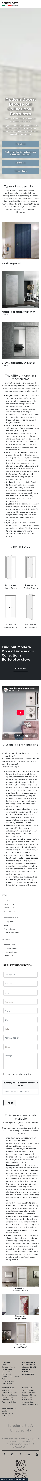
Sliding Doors (7, 1390)
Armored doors (28, 1402)
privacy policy (24, 1074)
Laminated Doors (29, 1392)
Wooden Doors (28, 1390)
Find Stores (20, 144)
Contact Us (20, 163)
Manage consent (21, 1479)
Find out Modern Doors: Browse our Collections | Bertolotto (20, 153)
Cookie (10, 1479)
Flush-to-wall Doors (10, 1402)
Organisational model (10, 1376)
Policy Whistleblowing (8, 1380)
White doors (27, 1399)
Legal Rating (7, 1383)
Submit (9, 1103)
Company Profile (8, 1367)
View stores (20, 668)
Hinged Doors (7, 1397)
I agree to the (18, 1074)
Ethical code (7, 1374)
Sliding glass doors (9, 1392)
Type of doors (20, 171)
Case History (7, 1372)
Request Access (8, 1413)
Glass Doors (27, 1397)
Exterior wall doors (9, 1395)
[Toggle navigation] (36, 4)
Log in (4, 1411)
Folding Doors (7, 1399)
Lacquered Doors (29, 1395)
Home (7, 118)
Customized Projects (30, 1404)
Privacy (3, 1479)
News (4, 1364)
